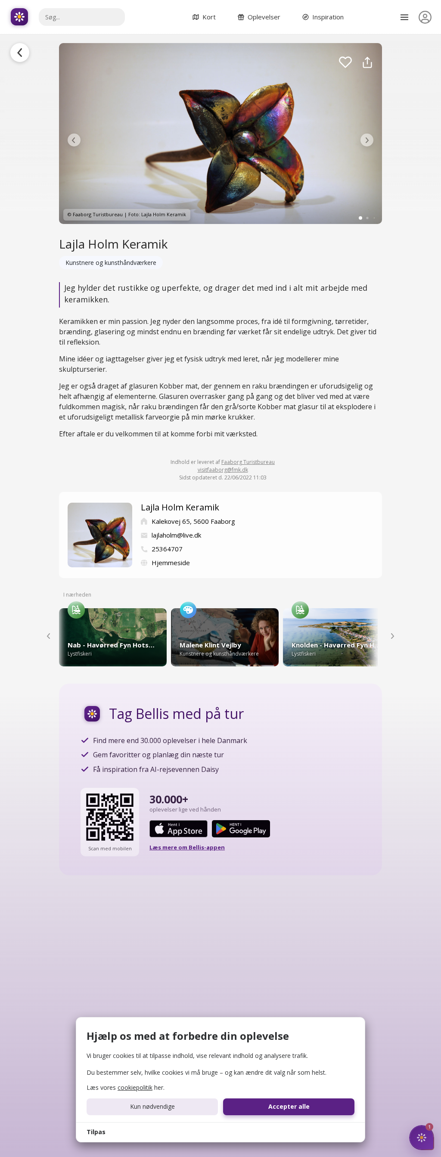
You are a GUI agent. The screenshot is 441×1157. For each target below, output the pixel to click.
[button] (74, 140)
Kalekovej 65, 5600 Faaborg (193, 521)
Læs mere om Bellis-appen (187, 847)
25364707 (167, 548)
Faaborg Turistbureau (248, 462)
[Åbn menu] (404, 17)
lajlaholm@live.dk (176, 535)
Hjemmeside (171, 562)
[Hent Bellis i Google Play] (241, 828)
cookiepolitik (135, 1087)
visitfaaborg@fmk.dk (223, 469)
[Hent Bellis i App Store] (178, 828)
